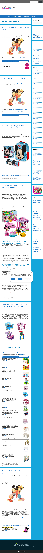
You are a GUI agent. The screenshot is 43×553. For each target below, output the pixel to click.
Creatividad (34, 76)
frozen (37, 207)
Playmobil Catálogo (36, 63)
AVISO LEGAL (17, 543)
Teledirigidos (35, 138)
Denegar (20, 279)
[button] (31, 272)
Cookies (21, 543)
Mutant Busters (35, 230)
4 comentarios (5, 536)
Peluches (34, 131)
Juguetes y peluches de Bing (37, 61)
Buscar (40, 1)
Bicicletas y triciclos (36, 73)
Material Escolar (14, 178)
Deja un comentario (5, 72)
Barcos (40, 200)
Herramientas (35, 91)
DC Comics (35, 78)
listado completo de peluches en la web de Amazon (18, 109)
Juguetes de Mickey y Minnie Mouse (12, 470)
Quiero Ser (34, 245)
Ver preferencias (27, 279)
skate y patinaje (37, 249)
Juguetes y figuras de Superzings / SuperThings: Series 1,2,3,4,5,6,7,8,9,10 (37, 178)
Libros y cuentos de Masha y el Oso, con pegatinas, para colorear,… (37, 168)
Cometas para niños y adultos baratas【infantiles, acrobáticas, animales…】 (37, 172)
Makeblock (38, 224)
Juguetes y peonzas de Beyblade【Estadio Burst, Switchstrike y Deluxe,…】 (37, 165)
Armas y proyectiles (36, 71)
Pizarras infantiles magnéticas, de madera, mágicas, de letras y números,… (37, 154)
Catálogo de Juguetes (26, 16)
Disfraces (34, 81)
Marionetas (34, 113)
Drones (36, 204)
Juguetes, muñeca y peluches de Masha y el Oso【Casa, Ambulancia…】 (37, 161)
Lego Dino (38, 219)
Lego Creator (37, 217)
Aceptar (13, 279)
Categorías (9, 16)
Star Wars (34, 136)
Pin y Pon (39, 236)
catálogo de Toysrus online (16, 352)
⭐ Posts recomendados (17, 16)
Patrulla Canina (12, 464)
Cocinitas (34, 75)
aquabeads (34, 200)
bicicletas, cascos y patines (13, 505)
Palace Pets (39, 232)
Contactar (33, 16)
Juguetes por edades (36, 106)
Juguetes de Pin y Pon (36, 58)
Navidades (34, 126)
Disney (11, 178)
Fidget (34, 86)
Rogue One (37, 245)
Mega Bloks (35, 121)
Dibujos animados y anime (6, 178)
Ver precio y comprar (15, 239)
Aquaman (37, 200)
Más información (21, 57)
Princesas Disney (16, 464)
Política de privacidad (24, 543)
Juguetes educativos (36, 103)
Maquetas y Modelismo (36, 111)
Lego (12, 297)
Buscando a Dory (35, 202)
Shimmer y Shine (36, 247)
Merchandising (35, 123)
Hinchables (34, 93)
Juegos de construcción (8, 297)
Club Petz (39, 202)
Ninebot (37, 232)
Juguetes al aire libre (36, 101)
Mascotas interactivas (36, 116)
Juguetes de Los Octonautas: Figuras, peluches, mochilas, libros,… (37, 158)
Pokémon (38, 239)
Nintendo (34, 128)
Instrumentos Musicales (36, 96)
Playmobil (34, 133)
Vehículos (34, 141)
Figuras (34, 88)
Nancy (38, 230)
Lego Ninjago (35, 222)
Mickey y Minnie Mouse (6, 179)
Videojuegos (35, 143)
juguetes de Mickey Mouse (10, 170)
